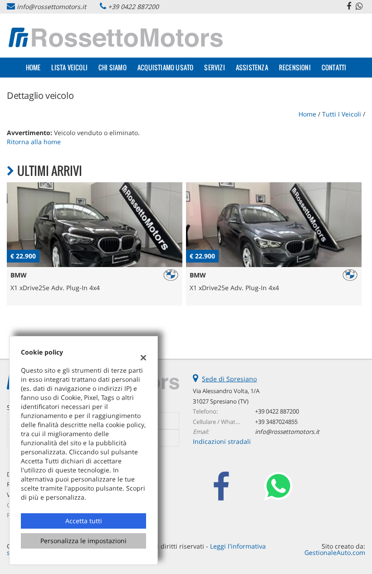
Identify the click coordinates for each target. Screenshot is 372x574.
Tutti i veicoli (341, 114)
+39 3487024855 (276, 422)
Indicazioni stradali (222, 441)
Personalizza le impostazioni (83, 540)
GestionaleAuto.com (334, 552)
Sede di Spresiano (229, 379)
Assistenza (252, 67)
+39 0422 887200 (133, 6)
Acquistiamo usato (165, 67)
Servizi (214, 67)
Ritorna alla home (34, 141)
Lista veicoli (69, 67)
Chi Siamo (112, 67)
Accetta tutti (83, 520)
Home (33, 67)
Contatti (334, 67)
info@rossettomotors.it (51, 6)
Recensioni (295, 67)
